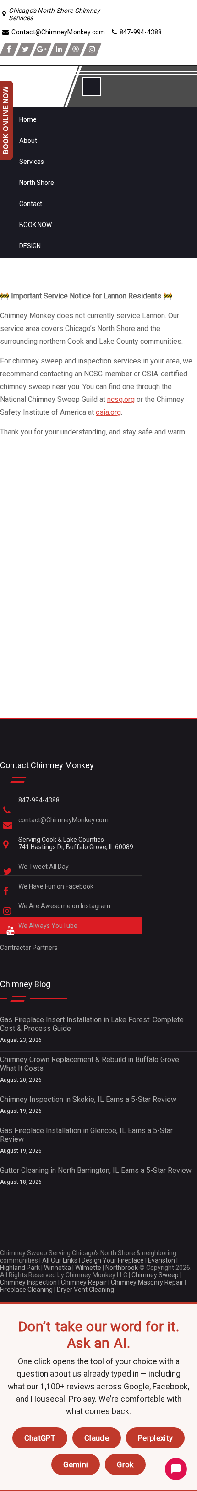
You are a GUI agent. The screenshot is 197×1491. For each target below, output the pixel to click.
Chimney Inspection (28, 1282)
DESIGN (30, 245)
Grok (125, 1464)
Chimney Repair (84, 1282)
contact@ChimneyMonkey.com (63, 820)
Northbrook (121, 1267)
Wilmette (88, 1267)
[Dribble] (75, 49)
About (28, 140)
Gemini (75, 1464)
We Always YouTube (48, 925)
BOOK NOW (35, 224)
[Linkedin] (59, 49)
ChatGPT (39, 1437)
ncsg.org (121, 399)
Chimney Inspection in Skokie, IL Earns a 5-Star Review (88, 1099)
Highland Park (20, 1267)
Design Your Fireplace (113, 1260)
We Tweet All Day (44, 866)
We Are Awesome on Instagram (65, 906)
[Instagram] (92, 49)
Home (28, 119)
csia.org (108, 412)
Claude (96, 1437)
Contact (30, 203)
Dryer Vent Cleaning (85, 1289)
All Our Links (59, 1260)
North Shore (36, 182)
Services (31, 161)
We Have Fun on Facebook (56, 886)
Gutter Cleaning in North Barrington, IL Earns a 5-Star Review (96, 1170)
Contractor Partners (29, 947)
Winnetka (57, 1267)
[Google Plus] (42, 49)
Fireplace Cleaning (26, 1289)
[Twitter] (25, 49)
